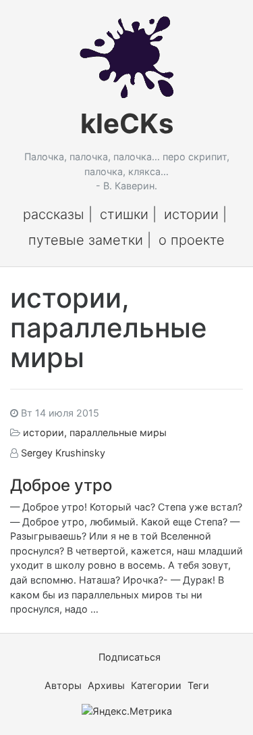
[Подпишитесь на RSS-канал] (94, 657)
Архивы (106, 685)
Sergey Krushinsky (63, 452)
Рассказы (53, 214)
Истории (191, 214)
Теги (198, 685)
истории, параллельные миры (95, 432)
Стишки (124, 214)
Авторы (63, 685)
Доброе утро (61, 485)
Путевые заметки (85, 240)
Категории (156, 685)
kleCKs (126, 123)
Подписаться (128, 657)
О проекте (192, 240)
